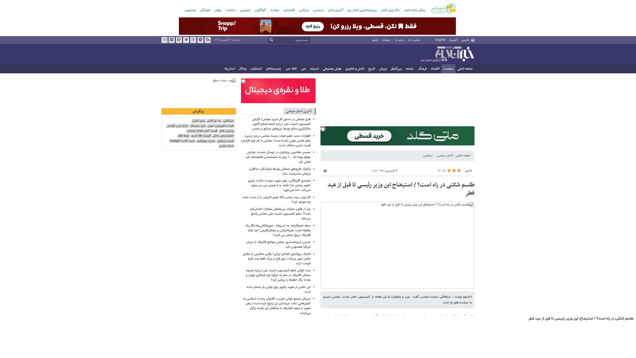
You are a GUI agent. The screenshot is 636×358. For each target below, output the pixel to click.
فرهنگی (205, 10)
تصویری (245, 10)
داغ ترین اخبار (390, 10)
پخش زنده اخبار (414, 10)
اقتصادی (289, 10)
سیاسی (318, 10)
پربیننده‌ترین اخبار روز (362, 10)
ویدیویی (190, 10)
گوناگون (260, 10)
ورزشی (304, 10)
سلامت (231, 10)
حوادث (274, 10)
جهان (217, 10)
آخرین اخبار (335, 10)
